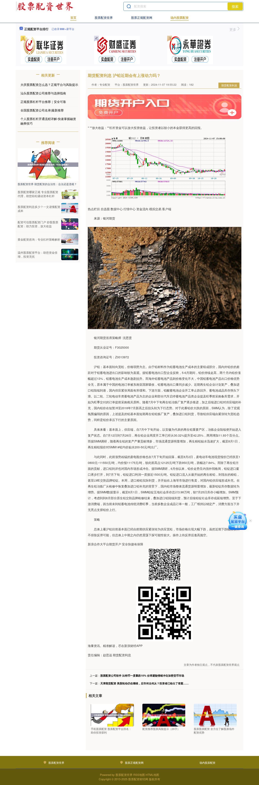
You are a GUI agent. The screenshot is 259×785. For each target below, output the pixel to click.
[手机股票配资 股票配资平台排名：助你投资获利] (112, 715)
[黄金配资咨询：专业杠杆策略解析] (69, 239)
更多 (233, 29)
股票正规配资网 (141, 17)
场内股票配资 (179, 17)
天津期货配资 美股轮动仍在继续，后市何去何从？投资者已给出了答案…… (144, 683)
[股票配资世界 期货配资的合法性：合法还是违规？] (48, 164)
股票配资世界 (104, 17)
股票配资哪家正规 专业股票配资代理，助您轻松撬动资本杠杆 (38, 194)
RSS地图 (139, 775)
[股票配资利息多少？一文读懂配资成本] (69, 208)
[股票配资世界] (45, 6)
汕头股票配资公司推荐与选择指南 (43, 93)
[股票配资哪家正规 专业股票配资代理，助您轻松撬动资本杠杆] (69, 194)
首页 (73, 17)
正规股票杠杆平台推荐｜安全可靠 (43, 102)
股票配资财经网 (138, 779)
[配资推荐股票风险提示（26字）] (163, 715)
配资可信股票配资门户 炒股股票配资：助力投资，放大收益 (38, 224)
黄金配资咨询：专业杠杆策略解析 (39, 239)
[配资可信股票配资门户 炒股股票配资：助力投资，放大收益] (69, 224)
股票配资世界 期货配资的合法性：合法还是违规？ (47, 184)
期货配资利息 (229, 85)
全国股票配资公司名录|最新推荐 (42, 110)
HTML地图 (152, 775)
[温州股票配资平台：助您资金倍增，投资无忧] (69, 254)
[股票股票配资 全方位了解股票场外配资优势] (215, 715)
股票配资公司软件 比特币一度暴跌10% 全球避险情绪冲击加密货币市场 (142, 675)
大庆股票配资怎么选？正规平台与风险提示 (49, 84)
